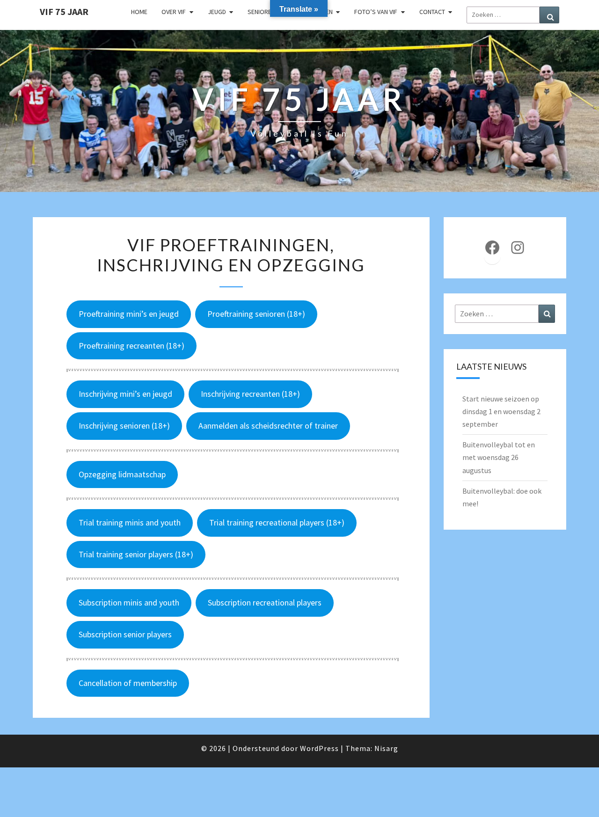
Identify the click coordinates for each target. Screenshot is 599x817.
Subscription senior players (125, 634)
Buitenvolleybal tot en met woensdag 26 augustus (498, 457)
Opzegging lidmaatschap (122, 474)
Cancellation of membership (128, 683)
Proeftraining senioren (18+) (256, 313)
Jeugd (217, 11)
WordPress (319, 748)
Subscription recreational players (264, 602)
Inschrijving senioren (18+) (124, 425)
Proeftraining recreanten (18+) (131, 345)
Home (139, 11)
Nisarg (386, 748)
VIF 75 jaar (64, 11)
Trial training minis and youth (130, 522)
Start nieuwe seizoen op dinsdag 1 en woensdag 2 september (501, 411)
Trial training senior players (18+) (136, 554)
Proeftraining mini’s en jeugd (129, 313)
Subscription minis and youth (129, 602)
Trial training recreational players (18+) (276, 522)
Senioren (261, 11)
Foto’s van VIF (375, 11)
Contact (432, 11)
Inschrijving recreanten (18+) (250, 393)
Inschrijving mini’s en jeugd (125, 393)
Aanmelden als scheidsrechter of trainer (268, 425)
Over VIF (173, 11)
